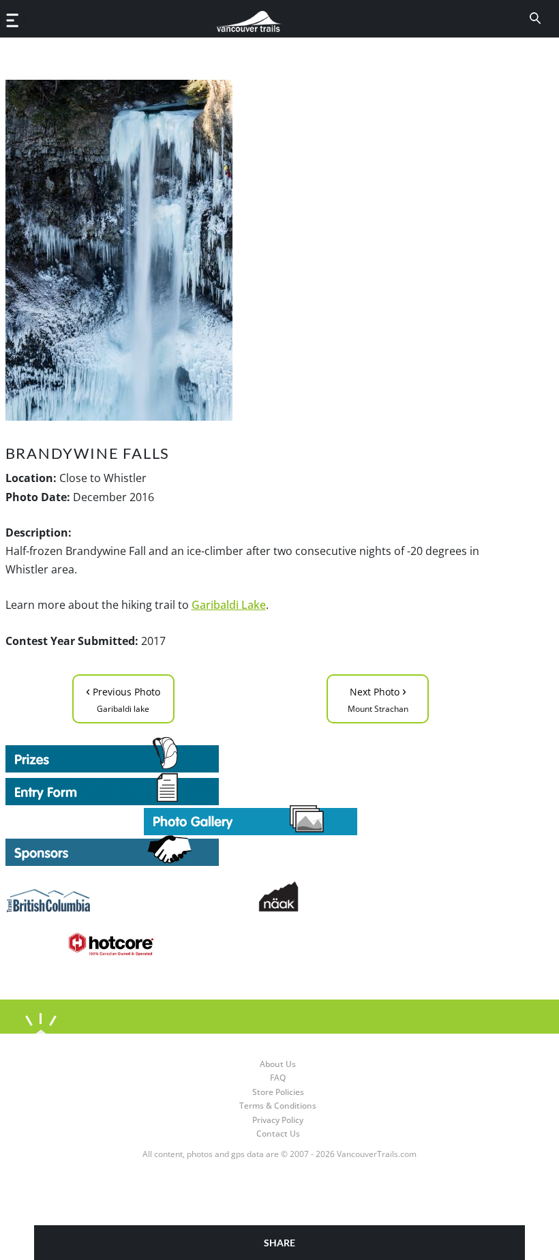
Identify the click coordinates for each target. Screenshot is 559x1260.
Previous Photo (123, 698)
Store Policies (278, 1092)
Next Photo (378, 698)
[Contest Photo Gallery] (250, 818)
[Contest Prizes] (250, 754)
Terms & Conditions (277, 1105)
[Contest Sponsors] (250, 850)
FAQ (278, 1077)
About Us (278, 1064)
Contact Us (278, 1133)
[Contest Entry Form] (250, 788)
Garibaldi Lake (229, 604)
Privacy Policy (277, 1120)
